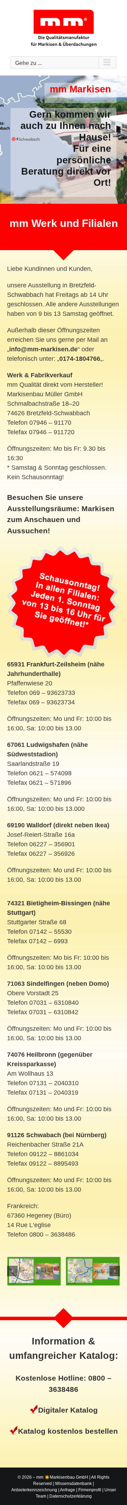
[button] (12, 1271)
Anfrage (67, 1489)
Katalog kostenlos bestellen (68, 1431)
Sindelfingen (45, 983)
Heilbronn (41, 1054)
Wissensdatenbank (73, 1483)
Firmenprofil (89, 1489)
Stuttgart (20, 912)
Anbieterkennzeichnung (34, 1489)
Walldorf (39, 825)
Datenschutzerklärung (70, 1496)
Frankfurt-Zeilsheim (56, 664)
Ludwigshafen (47, 744)
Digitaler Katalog (68, 1410)
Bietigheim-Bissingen (58, 903)
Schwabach (43, 1135)
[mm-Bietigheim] (84, 1271)
